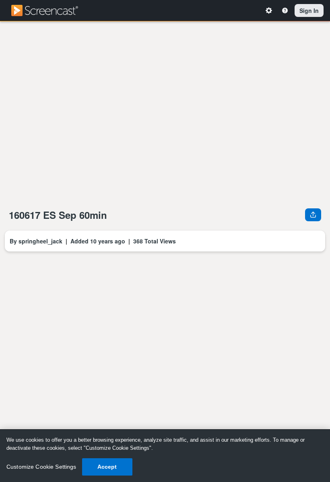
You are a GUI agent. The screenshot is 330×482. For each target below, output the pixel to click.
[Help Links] (286, 10)
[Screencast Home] (50, 10)
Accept (107, 466)
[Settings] (270, 10)
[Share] (313, 214)
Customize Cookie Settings (41, 466)
